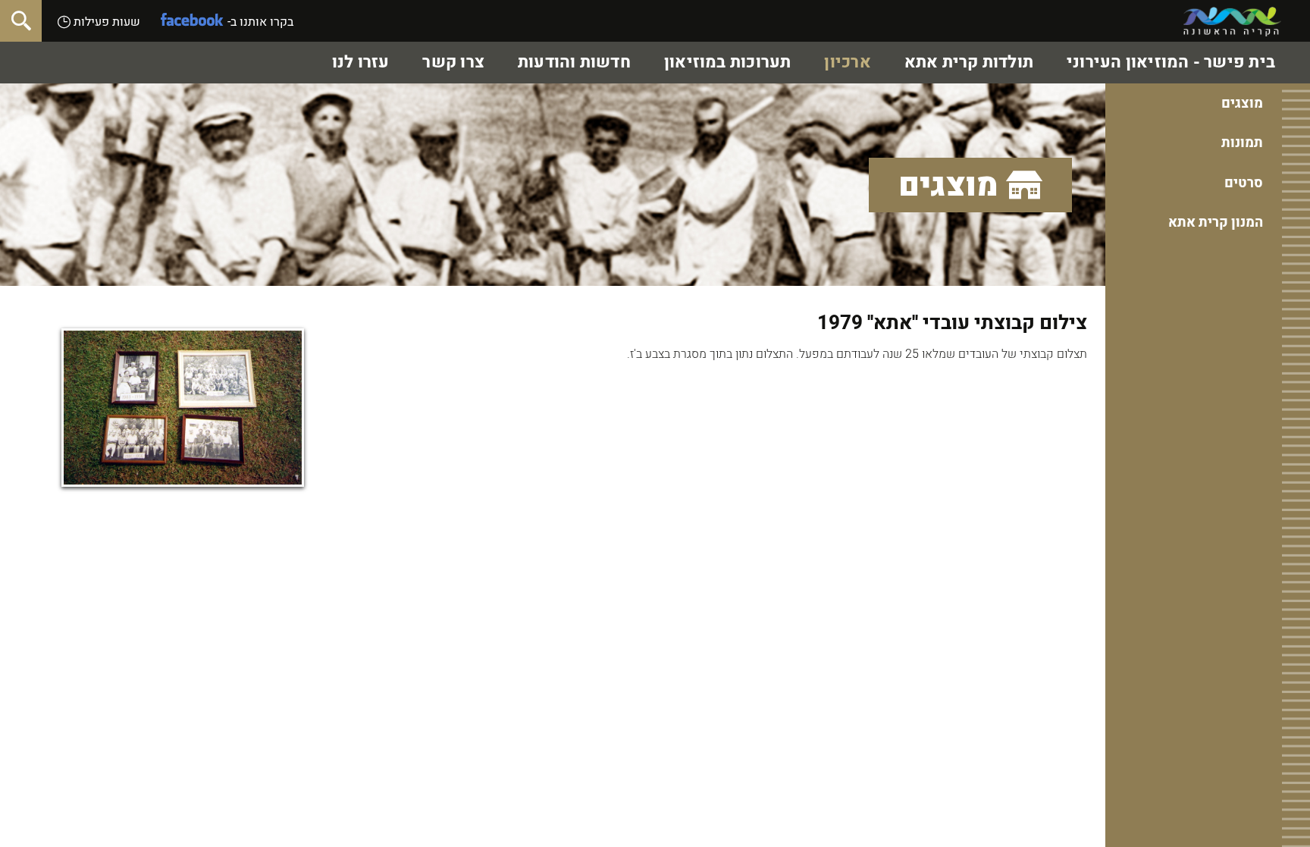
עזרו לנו (361, 62)
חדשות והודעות (574, 62)
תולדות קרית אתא (968, 62)
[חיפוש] (21, 21)
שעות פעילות (105, 22)
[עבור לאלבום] (182, 407)
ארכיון (847, 62)
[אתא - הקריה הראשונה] (1232, 21)
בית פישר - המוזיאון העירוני (1171, 62)
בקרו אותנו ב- (260, 22)
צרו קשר (453, 62)
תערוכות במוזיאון (727, 62)
